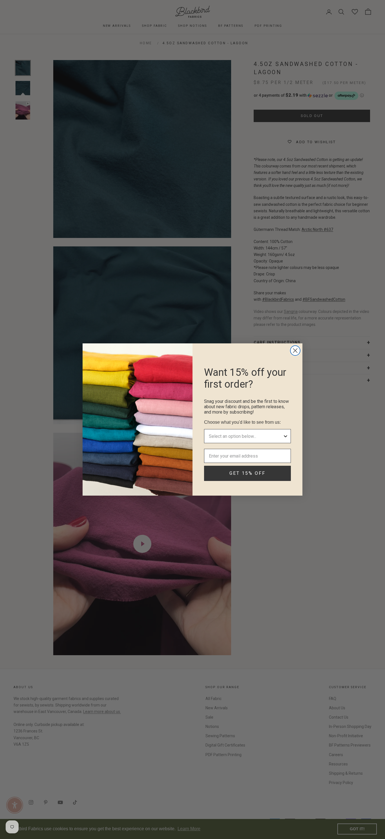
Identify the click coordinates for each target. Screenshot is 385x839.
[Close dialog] (295, 351)
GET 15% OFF (247, 473)
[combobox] (246, 436)
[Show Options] (285, 436)
